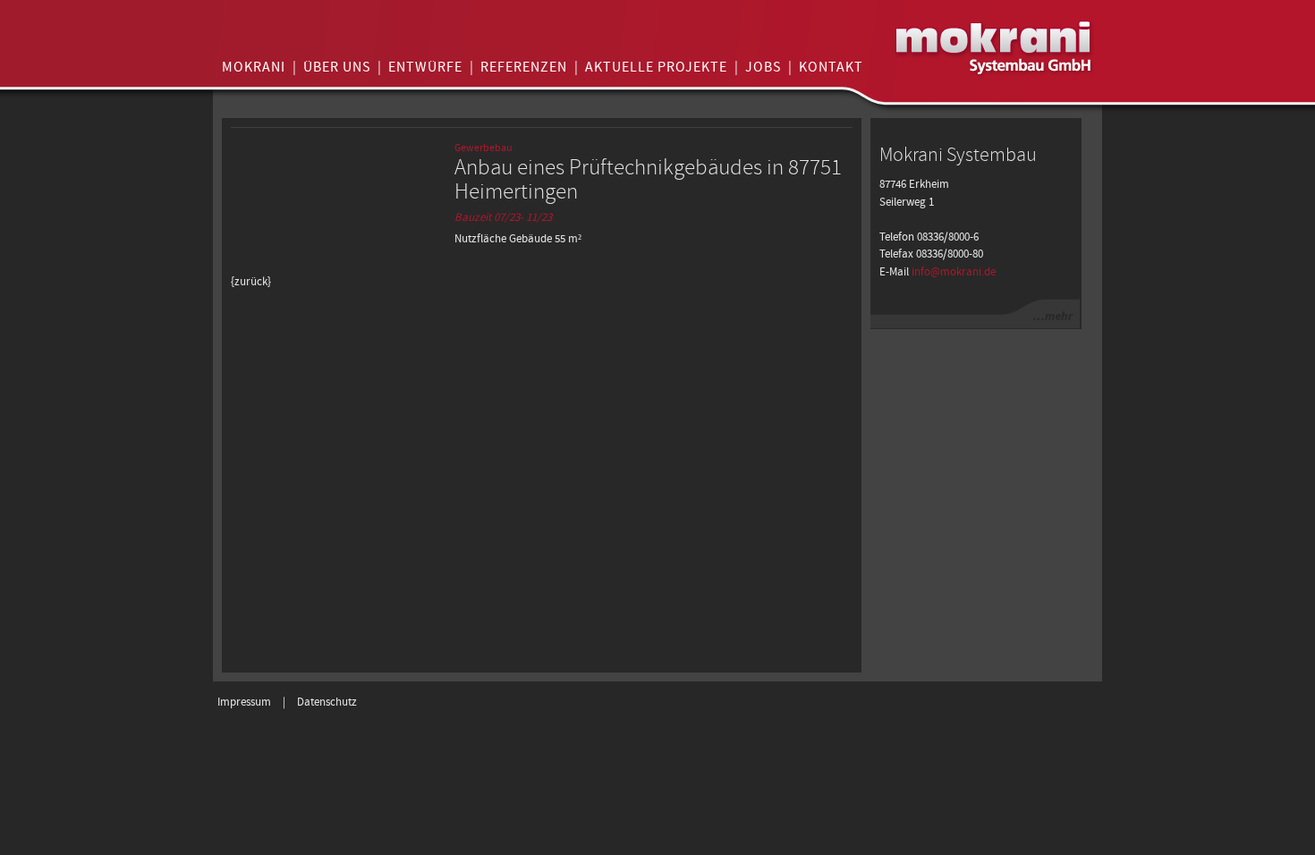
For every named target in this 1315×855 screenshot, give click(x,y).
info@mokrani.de (954, 272)
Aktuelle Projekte (656, 67)
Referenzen (523, 67)
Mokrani (253, 67)
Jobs (763, 67)
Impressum (244, 702)
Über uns (336, 67)
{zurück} (251, 282)
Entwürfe (425, 67)
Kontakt (831, 67)
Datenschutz (327, 702)
